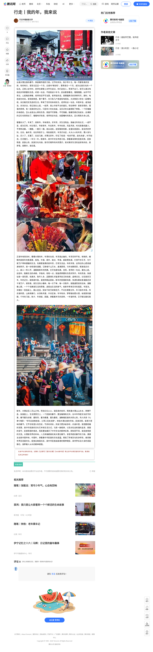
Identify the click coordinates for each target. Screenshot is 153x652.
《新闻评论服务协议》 (46, 562)
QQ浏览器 (79, 634)
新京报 (16, 515)
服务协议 (35, 634)
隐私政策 (43, 634)
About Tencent (26, 634)
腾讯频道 (87, 634)
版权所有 (57, 644)
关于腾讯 (17, 634)
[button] (132, 21)
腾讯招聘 (65, 634)
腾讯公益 (72, 634)
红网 (15, 496)
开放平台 (50, 634)
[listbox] (54, 516)
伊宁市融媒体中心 (20, 553)
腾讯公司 (51, 644)
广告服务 (57, 634)
